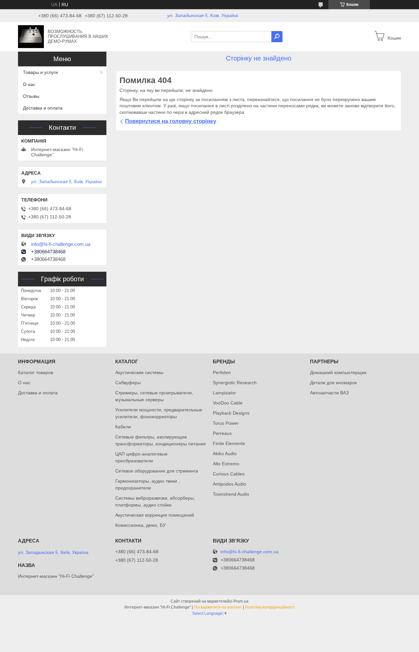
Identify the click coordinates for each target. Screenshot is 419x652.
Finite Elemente (229, 443)
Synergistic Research (235, 382)
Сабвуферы (128, 382)
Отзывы (31, 96)
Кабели (123, 426)
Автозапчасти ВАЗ (329, 392)
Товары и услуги (40, 72)
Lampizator (224, 392)
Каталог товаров (35, 372)
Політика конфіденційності (270, 607)
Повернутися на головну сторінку (170, 121)
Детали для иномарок (333, 382)
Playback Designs (231, 413)
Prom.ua (240, 601)
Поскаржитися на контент (218, 607)
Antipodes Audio (229, 484)
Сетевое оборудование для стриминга (156, 470)
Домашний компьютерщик (338, 372)
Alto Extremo (226, 463)
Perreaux (222, 433)
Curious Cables (229, 473)
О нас (29, 84)
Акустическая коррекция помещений (154, 515)
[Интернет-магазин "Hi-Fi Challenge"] (31, 36)
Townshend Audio (231, 494)
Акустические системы (139, 372)
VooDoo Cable (228, 402)
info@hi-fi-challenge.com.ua (60, 244)
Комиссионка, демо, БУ (140, 525)
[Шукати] (276, 36)
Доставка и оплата (43, 108)
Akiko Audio (225, 453)
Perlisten (222, 372)
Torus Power (226, 423)
